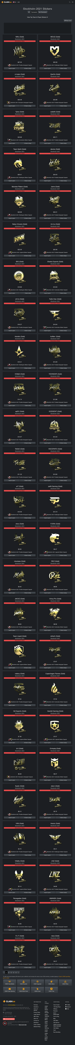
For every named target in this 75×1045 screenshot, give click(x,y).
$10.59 (20, 512)
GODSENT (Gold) (55, 411)
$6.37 (55, 774)
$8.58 (55, 624)
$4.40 (19, 961)
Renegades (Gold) (19, 898)
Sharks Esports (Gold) (55, 261)
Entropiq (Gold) (55, 748)
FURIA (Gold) (55, 523)
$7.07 (55, 736)
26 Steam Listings (27, 930)
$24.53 (55, 174)
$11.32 (20, 474)
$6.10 (19, 811)
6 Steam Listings (63, 405)
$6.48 (19, 774)
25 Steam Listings (63, 443)
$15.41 (20, 362)
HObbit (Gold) (20, 374)
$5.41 (55, 849)
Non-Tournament (43, 12)
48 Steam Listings (63, 780)
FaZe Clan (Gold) (55, 299)
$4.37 (55, 961)
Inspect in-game (12, 68)
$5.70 (19, 849)
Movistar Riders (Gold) (20, 186)
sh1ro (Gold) (19, 299)
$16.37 (20, 324)
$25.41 (20, 174)
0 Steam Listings (27, 180)
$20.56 (55, 249)
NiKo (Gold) (20, 37)
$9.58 (19, 549)
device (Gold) (55, 149)
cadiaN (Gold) (55, 111)
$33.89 (55, 100)
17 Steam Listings (63, 630)
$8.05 (19, 661)
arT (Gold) (19, 486)
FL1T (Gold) (20, 936)
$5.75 (55, 811)
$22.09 (20, 249)
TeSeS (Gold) (20, 449)
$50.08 (55, 62)
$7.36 (19, 736)
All (29, 12)
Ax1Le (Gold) (55, 224)
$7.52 (55, 699)
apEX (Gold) (19, 411)
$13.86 (55, 399)
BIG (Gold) (20, 261)
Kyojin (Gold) (19, 786)
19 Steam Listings (63, 218)
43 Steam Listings (27, 892)
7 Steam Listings (63, 143)
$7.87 (55, 661)
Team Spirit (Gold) (19, 149)
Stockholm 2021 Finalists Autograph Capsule (21, 65)
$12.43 (55, 437)
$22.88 (20, 212)
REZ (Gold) (55, 561)
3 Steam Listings (63, 255)
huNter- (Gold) (55, 336)
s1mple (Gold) (20, 74)
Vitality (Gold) (20, 861)
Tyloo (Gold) (19, 111)
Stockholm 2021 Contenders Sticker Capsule (21, 140)
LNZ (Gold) (55, 861)
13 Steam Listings (63, 68)
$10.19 (55, 512)
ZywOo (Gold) (55, 74)
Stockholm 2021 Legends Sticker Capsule (21, 252)
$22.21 (55, 212)
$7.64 (19, 699)
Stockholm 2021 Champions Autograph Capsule (21, 102)
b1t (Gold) (19, 748)
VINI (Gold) (20, 823)
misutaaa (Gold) (19, 561)
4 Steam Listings (63, 817)
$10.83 (55, 474)
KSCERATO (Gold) (55, 449)
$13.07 (20, 437)
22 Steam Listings (63, 555)
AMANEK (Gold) (55, 898)
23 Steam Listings (63, 742)
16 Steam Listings (63, 330)
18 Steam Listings (27, 68)
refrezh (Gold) (55, 636)
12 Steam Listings (27, 443)
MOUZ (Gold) (55, 37)
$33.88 (20, 137)
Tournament (34, 12)
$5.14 (19, 886)
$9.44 (19, 587)
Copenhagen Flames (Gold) (55, 673)
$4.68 (55, 886)
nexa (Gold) (55, 936)
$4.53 (55, 924)
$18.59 (55, 287)
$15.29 (55, 362)
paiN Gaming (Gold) (55, 486)
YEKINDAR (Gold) (55, 374)
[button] (14, 2)
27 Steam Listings (27, 105)
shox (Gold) (20, 523)
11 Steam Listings (63, 180)
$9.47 (55, 549)
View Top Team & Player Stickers (37, 17)
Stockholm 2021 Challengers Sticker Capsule (57, 65)
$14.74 (20, 399)
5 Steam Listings (27, 330)
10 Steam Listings (63, 105)
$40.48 (20, 100)
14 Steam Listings (63, 480)
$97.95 (20, 62)
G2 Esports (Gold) (19, 711)
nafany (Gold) (20, 673)
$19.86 (20, 287)
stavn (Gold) (55, 786)
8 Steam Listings (27, 368)
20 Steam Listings (27, 255)
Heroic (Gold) (55, 823)
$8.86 (55, 587)
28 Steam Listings (63, 855)
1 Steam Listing (28, 293)
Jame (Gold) (55, 186)
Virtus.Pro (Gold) (55, 598)
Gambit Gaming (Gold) (55, 711)
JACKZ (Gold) (20, 598)
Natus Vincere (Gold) (19, 224)
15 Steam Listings (27, 143)
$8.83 (19, 624)
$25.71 (55, 137)
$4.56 (19, 924)
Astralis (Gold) (20, 336)
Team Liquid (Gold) (19, 636)
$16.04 (55, 324)
